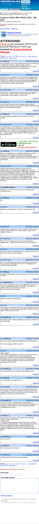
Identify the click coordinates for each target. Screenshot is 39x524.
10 (19, 56)
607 (7, 58)
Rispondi (14, 28)
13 (25, 56)
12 (23, 56)
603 (33, 56)
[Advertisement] (15, 219)
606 (4, 58)
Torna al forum (5, 28)
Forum (24, 7)
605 (1, 58)
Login (11, 9)
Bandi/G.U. (26, 9)
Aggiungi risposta (6, 495)
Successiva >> (13, 58)
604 (35, 56)
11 (21, 56)
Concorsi (25, 4)
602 (30, 56)
